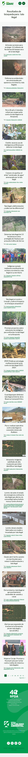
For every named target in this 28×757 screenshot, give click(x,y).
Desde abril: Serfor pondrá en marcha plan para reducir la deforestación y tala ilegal (14, 560)
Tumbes (5, 55)
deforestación (14, 211)
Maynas (5, 507)
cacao (7, 599)
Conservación (16, 599)
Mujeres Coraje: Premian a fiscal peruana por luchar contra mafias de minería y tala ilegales (14, 661)
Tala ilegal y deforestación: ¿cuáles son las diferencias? (14, 207)
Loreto (5, 307)
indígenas (18, 275)
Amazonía (8, 119)
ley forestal (12, 434)
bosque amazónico (10, 306)
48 (15, 675)
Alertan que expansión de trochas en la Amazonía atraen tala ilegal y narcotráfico (13, 627)
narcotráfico (16, 634)
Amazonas (8, 275)
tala (10, 212)
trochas (8, 635)
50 (20, 675)
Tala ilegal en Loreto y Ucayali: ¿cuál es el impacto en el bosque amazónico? (14, 301)
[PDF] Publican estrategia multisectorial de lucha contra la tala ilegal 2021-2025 (14, 364)
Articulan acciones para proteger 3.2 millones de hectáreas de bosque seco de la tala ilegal (14, 48)
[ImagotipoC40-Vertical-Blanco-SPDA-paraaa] (14, 690)
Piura (19, 54)
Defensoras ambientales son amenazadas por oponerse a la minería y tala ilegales (14, 81)
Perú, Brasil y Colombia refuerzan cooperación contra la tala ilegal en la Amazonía (14, 113)
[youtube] (19, 743)
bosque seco (9, 54)
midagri (17, 370)
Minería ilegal (20, 87)
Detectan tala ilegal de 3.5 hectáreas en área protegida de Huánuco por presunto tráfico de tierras (14, 237)
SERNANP (19, 401)
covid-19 (13, 535)
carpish (10, 244)
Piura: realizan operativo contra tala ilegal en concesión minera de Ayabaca (14, 428)
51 (23, 675)
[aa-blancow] (14, 721)
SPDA (12, 748)
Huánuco (14, 244)
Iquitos (20, 535)
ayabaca (8, 434)
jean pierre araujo (14, 506)
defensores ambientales (11, 87)
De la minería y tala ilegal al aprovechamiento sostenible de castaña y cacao (14, 593)
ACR (7, 244)
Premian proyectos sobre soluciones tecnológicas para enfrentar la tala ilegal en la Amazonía (14, 331)
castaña (11, 599)
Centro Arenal (11, 505)
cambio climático (12, 182)
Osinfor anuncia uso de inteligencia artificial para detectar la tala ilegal (14, 145)
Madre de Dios (19, 469)
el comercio (20, 633)
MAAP (7, 469)
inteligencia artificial (10, 149)
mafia (22, 667)
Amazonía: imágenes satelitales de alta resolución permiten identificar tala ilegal (14, 463)
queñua (21, 182)
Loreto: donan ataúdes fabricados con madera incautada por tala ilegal (14, 530)
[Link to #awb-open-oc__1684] (23, 3)
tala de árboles (11, 338)
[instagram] (15, 743)
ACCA (7, 337)
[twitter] (12, 743)
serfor (13, 371)
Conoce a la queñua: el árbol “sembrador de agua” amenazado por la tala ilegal (14, 176)
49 (18, 675)
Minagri (19, 566)
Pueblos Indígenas (8, 371)
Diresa (17, 535)
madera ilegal (12, 469)
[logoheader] (8, 2)
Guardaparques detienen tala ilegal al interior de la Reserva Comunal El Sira (14, 396)
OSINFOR (20, 119)
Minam (5, 634)
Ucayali (13, 307)
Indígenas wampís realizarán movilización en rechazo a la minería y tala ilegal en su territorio (14, 269)
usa (13, 669)
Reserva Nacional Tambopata (12, 600)
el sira (15, 401)
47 (12, 675)
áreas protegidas (10, 401)
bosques (13, 370)
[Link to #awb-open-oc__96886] (20, 3)
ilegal (12, 667)
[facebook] (8, 743)
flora (18, 182)
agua (7, 182)
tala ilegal (6, 183)
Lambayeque (15, 54)
